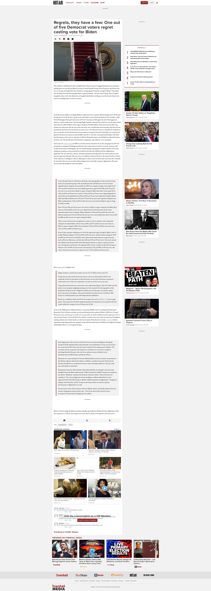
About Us (77, 581)
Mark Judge (129, 236)
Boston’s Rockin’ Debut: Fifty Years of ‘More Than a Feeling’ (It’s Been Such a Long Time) (90, 562)
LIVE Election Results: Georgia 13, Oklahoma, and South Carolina (118, 561)
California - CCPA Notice (130, 581)
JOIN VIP (144, 3)
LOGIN (151, 3)
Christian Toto (130, 293)
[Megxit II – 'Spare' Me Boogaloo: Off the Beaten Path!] (142, 277)
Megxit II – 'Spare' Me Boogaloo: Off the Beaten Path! (141, 289)
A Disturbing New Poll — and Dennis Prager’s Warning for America (144, 562)
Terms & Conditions (105, 581)
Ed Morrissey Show (84, 581)
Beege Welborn (130, 325)
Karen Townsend (61, 35)
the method (63, 267)
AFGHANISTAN (62, 425)
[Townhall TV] (95, 3)
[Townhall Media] (58, 587)
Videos (79, 3)
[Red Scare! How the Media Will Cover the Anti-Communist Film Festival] (142, 219)
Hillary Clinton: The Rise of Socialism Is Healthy (141, 202)
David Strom (129, 205)
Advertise (98, 581)
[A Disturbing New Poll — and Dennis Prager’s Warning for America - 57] (146, 549)
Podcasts (70, 3)
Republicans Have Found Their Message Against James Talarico (64, 561)
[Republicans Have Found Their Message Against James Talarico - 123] (64, 549)
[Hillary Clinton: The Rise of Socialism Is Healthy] (142, 189)
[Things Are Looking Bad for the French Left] (142, 132)
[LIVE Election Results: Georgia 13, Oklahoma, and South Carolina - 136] (119, 549)
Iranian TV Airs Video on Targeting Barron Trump (140, 114)
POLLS (70, 425)
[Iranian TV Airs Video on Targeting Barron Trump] (142, 101)
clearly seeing (67, 143)
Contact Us (120, 581)
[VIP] (103, 3)
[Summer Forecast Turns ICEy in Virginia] (142, 308)
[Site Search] (157, 2)
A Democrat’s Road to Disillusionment (141, 77)
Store (86, 3)
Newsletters (92, 581)
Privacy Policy (114, 581)
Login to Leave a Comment (87, 520)
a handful (109, 320)
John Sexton (129, 117)
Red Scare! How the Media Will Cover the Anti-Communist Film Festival (141, 232)
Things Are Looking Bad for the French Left (139, 145)
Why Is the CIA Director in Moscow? (140, 72)
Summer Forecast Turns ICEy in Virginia (139, 321)
